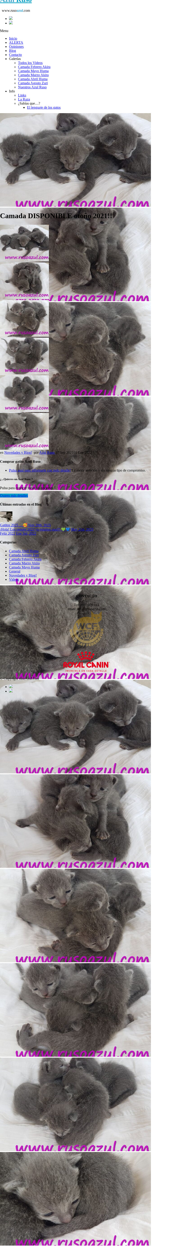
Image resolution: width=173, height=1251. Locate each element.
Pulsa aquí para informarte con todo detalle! (40, 470)
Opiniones (16, 46)
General (14, 571)
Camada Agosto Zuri (33, 83)
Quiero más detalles (14, 495)
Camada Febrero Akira (34, 67)
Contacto (15, 55)
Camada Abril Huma (33, 79)
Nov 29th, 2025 (39, 525)
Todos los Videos (30, 63)
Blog (12, 51)
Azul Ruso (47, 452)
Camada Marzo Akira (33, 75)
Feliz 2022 (7, 533)
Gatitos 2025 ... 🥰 (13, 525)
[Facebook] (91, 18)
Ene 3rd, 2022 (26, 533)
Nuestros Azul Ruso (32, 87)
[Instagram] (91, 23)
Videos (14, 579)
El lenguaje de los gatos (44, 107)
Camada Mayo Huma (33, 71)
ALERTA (16, 42)
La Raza (24, 99)
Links (22, 95)
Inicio (13, 38)
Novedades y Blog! (18, 452)
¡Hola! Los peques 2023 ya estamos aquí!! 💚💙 (35, 529)
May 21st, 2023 (82, 529)
